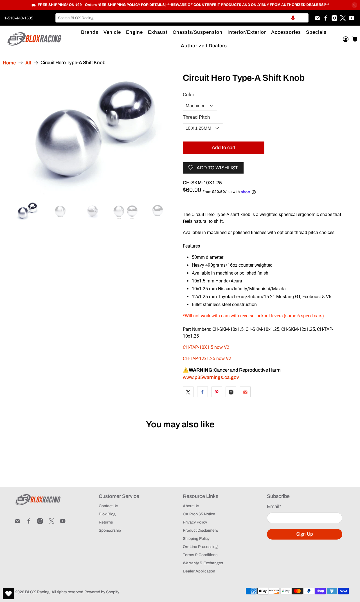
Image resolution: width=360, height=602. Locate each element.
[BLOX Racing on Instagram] (334, 18)
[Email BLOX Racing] (317, 18)
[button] (293, 18)
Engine (134, 32)
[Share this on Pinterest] (217, 392)
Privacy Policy (195, 522)
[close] (354, 5)
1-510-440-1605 (18, 18)
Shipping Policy (196, 538)
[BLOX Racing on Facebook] (325, 18)
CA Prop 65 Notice (199, 514)
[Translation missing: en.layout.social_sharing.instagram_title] (231, 392)
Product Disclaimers (200, 530)
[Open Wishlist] (8, 593)
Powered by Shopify (101, 592)
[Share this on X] (188, 392)
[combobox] (182, 18)
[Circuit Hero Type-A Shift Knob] (95, 134)
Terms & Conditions (200, 555)
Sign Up (304, 534)
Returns (106, 522)
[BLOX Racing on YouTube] (351, 18)
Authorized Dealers (204, 45)
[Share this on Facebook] (202, 392)
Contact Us (108, 506)
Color (188, 94)
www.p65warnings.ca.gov (211, 377)
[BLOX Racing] (34, 39)
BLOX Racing (37, 592)
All (28, 62)
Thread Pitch (196, 117)
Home (9, 62)
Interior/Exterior (247, 32)
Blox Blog (107, 514)
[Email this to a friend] (245, 392)
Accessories (286, 32)
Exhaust (158, 32)
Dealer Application (199, 571)
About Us (191, 506)
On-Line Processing (200, 547)
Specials (316, 32)
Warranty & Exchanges (203, 563)
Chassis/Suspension (197, 32)
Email (274, 506)
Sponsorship (110, 530)
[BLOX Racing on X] (343, 18)
